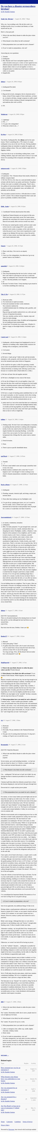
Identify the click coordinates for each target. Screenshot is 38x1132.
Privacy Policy (5, 1125)
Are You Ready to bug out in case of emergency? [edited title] (10, 1108)
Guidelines (17, 1122)
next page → (5, 1055)
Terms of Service (27, 1122)
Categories (9, 1122)
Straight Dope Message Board (9, 2)
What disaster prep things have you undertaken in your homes (10, 1079)
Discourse (11, 1129)
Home (3, 1122)
